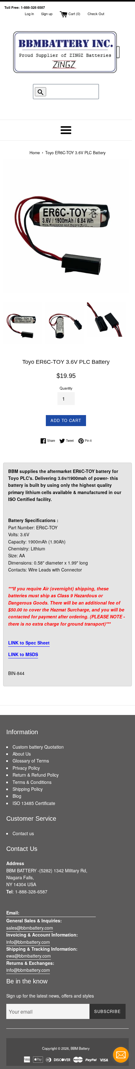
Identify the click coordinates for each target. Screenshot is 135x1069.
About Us (22, 754)
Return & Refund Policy (36, 775)
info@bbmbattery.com (28, 942)
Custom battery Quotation (38, 747)
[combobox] (66, 91)
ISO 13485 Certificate (34, 803)
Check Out (96, 13)
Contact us (23, 833)
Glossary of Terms (31, 760)
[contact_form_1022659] (121, 1055)
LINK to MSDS (23, 654)
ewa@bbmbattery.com (28, 956)
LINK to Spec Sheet (29, 642)
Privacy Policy (26, 768)
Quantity (66, 388)
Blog (17, 796)
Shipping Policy (28, 789)
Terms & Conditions (32, 782)
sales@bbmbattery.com (29, 928)
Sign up (46, 13)
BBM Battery (80, 1048)
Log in (29, 13)
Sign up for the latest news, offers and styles (50, 996)
